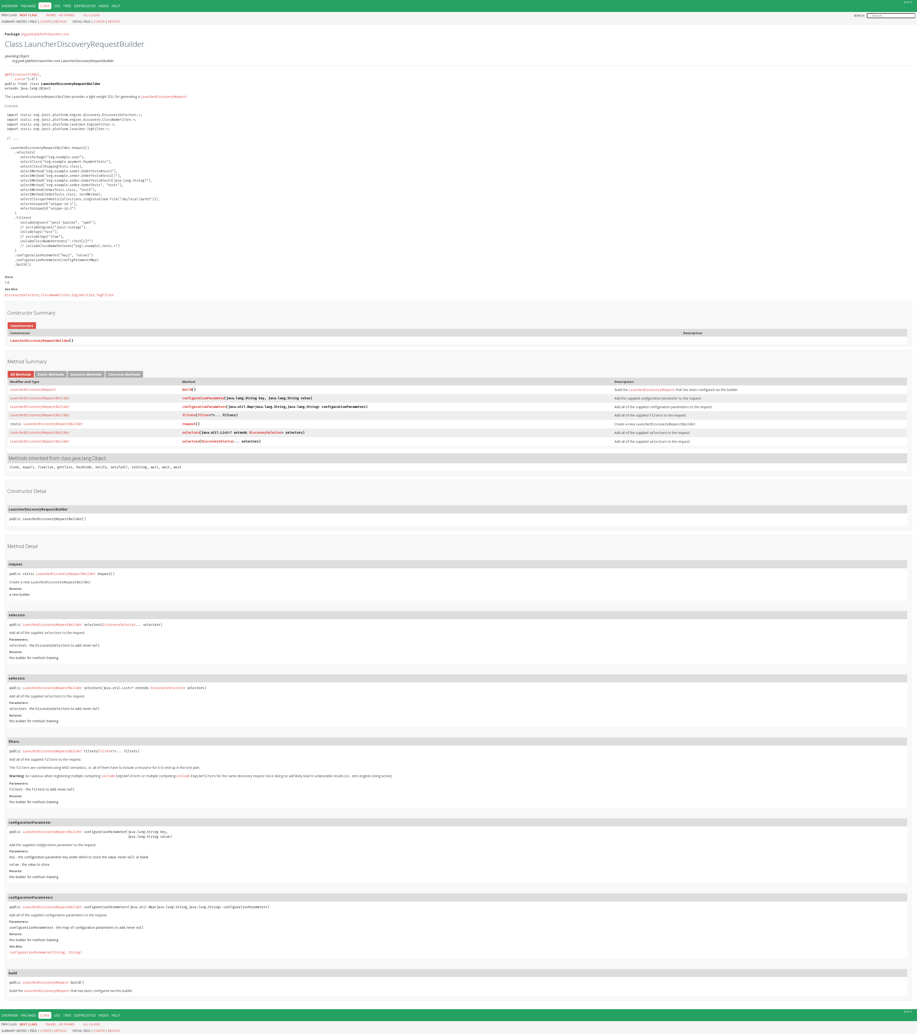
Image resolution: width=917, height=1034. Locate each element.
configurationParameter (203, 398)
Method (60, 22)
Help (116, 6)
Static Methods (50, 374)
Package (28, 6)
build (187, 390)
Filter (203, 415)
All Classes (91, 15)
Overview (9, 6)
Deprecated (85, 6)
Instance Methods (86, 374)
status (20, 75)
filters (189, 415)
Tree (67, 6)
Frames (51, 15)
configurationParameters (204, 407)
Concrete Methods (124, 374)
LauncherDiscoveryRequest (33, 390)
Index (104, 6)
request (189, 424)
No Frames (67, 15)
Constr (45, 22)
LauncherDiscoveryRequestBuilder (39, 341)
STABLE (33, 75)
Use (57, 6)
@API (8, 75)
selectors (190, 433)
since (19, 79)
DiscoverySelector (265, 433)
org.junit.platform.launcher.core (45, 34)
